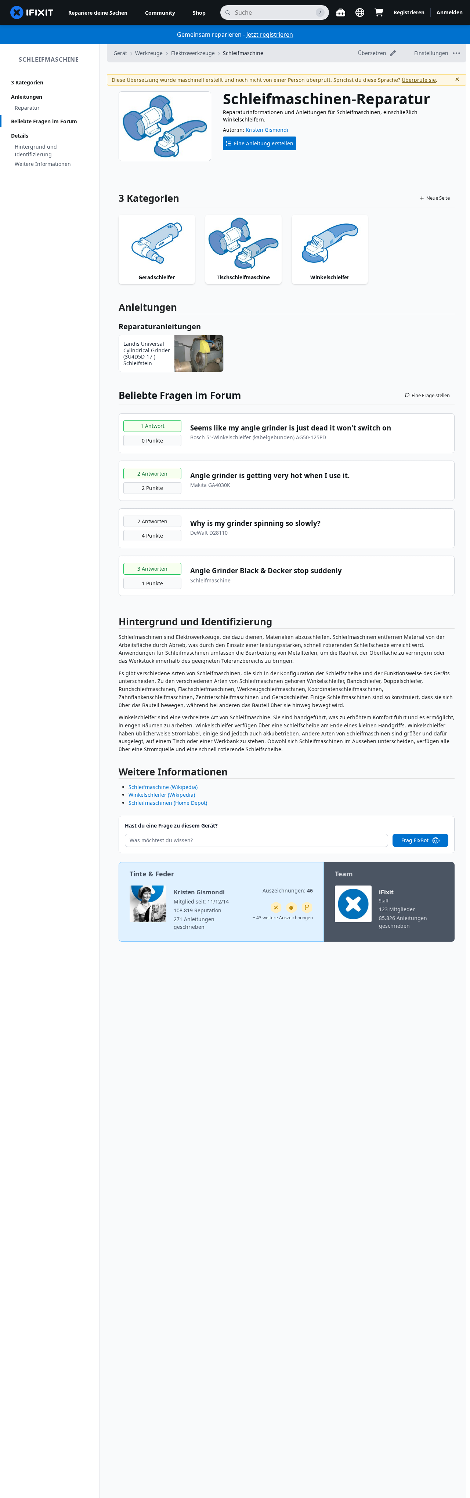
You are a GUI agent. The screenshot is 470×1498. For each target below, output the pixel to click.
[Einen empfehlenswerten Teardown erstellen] (291, 907)
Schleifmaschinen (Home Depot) (168, 802)
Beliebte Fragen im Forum (44, 121)
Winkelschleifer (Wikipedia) (162, 794)
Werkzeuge (149, 53)
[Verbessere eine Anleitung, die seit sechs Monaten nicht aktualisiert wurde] (307, 907)
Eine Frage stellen (431, 395)
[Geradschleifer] (157, 243)
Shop (199, 12)
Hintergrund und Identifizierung (36, 150)
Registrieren (409, 12)
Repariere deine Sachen (97, 12)
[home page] (32, 12)
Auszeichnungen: (288, 890)
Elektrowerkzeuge (193, 53)
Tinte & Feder (152, 873)
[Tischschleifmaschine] (243, 243)
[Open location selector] (359, 12)
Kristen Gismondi (267, 129)
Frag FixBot (415, 840)
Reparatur (27, 107)
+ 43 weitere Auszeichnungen (283, 918)
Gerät (120, 53)
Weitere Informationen (43, 163)
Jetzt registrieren (269, 34)
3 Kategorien (27, 82)
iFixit (386, 892)
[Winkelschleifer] (330, 243)
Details (19, 135)
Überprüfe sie (419, 79)
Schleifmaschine (49, 59)
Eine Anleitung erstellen (263, 143)
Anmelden (450, 12)
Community (160, 12)
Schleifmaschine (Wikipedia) (163, 786)
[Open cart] (379, 12)
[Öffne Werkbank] (340, 12)
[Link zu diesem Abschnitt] (115, 623)
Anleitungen (26, 96)
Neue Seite (438, 197)
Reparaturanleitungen (160, 326)
